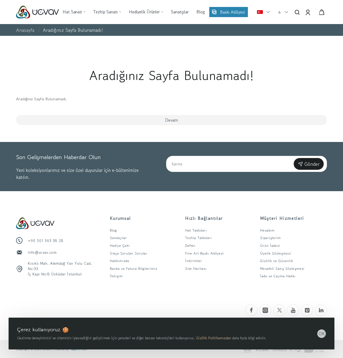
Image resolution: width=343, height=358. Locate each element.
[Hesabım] (308, 12)
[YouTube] (293, 310)
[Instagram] (265, 310)
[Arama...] (297, 12)
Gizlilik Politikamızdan (213, 338)
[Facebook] (251, 310)
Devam (171, 120)
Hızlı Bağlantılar (204, 218)
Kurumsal (120, 218)
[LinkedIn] (321, 310)
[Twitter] (279, 310)
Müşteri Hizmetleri (282, 218)
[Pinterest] (307, 310)
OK (322, 333)
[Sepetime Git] (321, 12)
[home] (25, 30)
